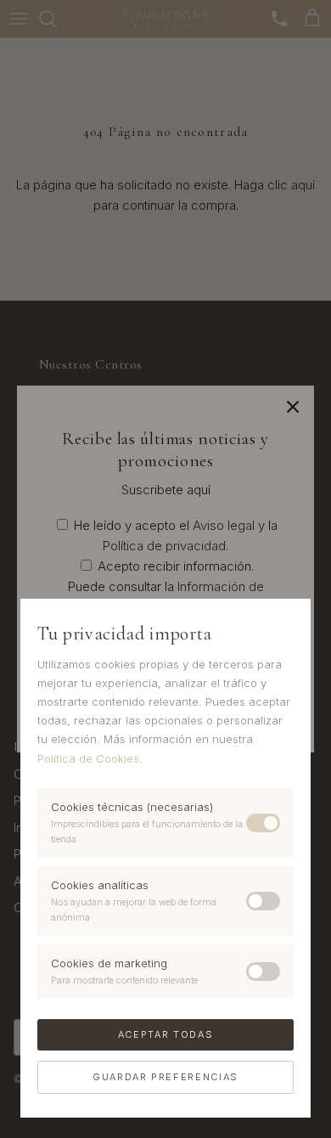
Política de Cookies (88, 758)
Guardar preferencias (165, 1077)
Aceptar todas (165, 1034)
